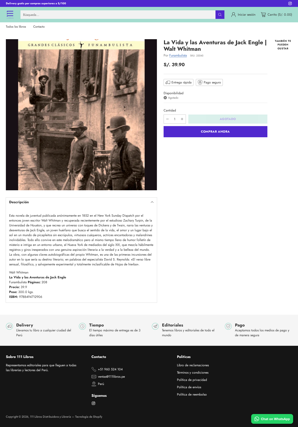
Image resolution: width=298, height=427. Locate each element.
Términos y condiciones (192, 372)
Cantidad (170, 110)
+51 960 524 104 (110, 369)
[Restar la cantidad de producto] (167, 119)
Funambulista (178, 55)
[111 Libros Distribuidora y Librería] (10, 14)
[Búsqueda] (219, 14)
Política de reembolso (192, 394)
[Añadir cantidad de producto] (182, 119)
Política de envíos (189, 387)
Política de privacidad (192, 379)
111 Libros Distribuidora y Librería (50, 417)
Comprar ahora (215, 131)
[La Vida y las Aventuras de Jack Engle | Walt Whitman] (81, 114)
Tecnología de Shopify (88, 417)
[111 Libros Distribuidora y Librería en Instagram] (290, 4)
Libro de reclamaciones (193, 365)
